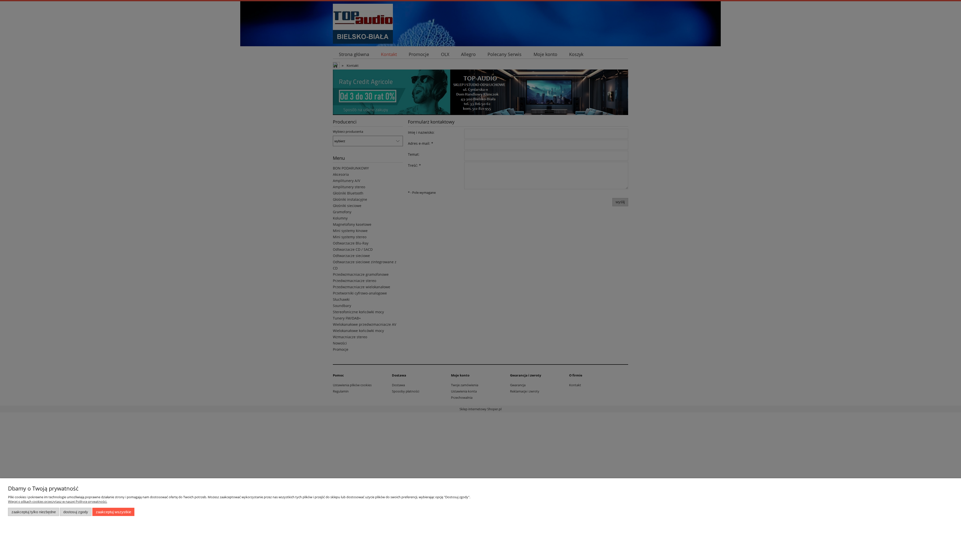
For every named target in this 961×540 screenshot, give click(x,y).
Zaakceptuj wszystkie (113, 512)
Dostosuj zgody (75, 512)
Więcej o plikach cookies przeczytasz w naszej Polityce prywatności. (57, 501)
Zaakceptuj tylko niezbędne (34, 512)
